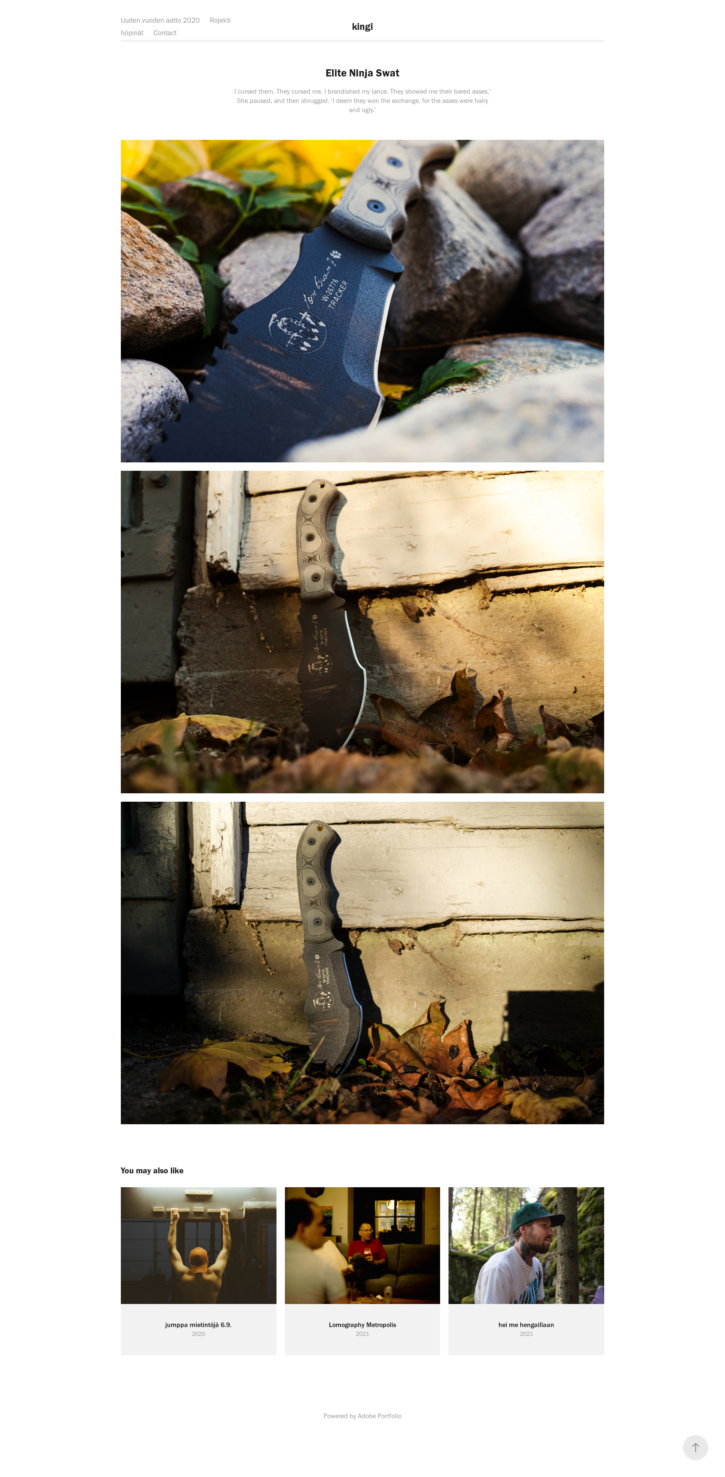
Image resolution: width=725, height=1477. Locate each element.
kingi (362, 26)
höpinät (132, 33)
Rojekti (220, 20)
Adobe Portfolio (380, 1416)
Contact (165, 33)
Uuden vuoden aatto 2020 (160, 20)
